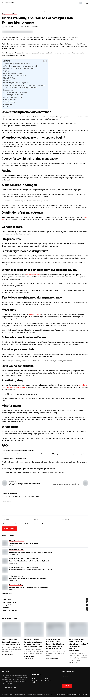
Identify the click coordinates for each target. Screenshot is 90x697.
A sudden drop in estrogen (13, 73)
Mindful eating (10, 102)
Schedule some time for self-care (16, 92)
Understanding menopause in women (17, 64)
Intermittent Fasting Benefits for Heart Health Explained (29, 561)
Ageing (6, 71)
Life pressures (9, 80)
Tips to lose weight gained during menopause (21, 87)
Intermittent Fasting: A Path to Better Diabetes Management (30, 570)
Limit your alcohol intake (13, 97)
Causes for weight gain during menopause (19, 68)
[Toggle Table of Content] (44, 61)
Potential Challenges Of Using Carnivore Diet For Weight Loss (30, 552)
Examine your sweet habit (14, 95)
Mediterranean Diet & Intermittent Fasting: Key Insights (28, 587)
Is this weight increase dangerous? (16, 83)
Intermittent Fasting (45, 602)
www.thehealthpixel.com (45, 694)
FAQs (6, 107)
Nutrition (45, 607)
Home (3, 11)
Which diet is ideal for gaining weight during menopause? (25, 85)
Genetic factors (9, 78)
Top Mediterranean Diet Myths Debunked (23, 543)
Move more (9, 90)
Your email (65, 676)
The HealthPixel (9, 26)
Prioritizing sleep (11, 99)
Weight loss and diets (12, 11)
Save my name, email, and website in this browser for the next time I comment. (26, 524)
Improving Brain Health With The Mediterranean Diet (27, 578)
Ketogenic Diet (45, 605)
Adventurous (45, 599)
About (47, 678)
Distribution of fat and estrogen (15, 76)
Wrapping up (9, 104)
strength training (35, 314)
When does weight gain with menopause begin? (21, 66)
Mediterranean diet (33, 275)
